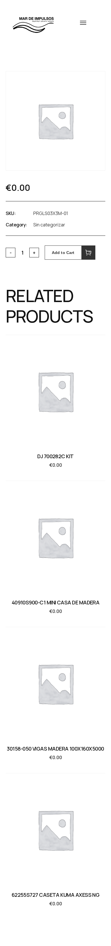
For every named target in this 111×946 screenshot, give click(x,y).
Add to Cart (63, 252)
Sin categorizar (49, 225)
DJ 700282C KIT (55, 456)
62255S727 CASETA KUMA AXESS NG (56, 894)
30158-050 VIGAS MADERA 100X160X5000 (55, 748)
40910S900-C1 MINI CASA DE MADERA (56, 602)
